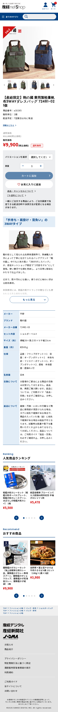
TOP (5, 608)
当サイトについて (13, 686)
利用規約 (8, 672)
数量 (7, 165)
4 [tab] (32, 518)
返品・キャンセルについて (20, 191)
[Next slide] (53, 85)
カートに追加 (29, 175)
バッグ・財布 (31, 608)
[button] (12, 85)
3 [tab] (29, 518)
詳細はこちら (8, 125)
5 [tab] (34, 518)
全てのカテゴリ (12, 16)
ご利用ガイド (11, 681)
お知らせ (8, 644)
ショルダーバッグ (46, 608)
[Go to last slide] (4, 85)
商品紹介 (8, 649)
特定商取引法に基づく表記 (17, 663)
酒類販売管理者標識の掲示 (17, 667)
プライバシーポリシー (15, 658)
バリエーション (13, 156)
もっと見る (29, 299)
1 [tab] (24, 518)
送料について (17, 195)
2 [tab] (26, 518)
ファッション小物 (16, 608)
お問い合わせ (11, 690)
